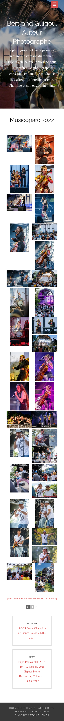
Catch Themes (38, 715)
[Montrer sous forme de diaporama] (32, 598)
